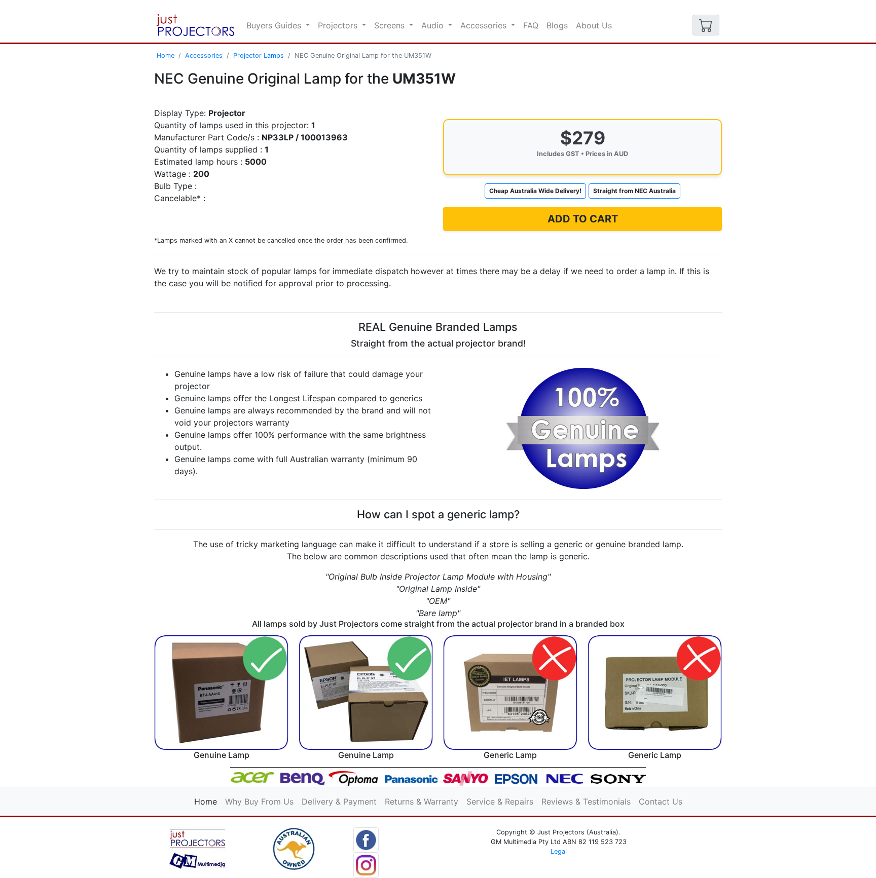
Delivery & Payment (339, 801)
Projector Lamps (258, 55)
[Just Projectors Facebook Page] (366, 839)
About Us (594, 25)
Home (165, 55)
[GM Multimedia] (197, 848)
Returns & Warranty (421, 801)
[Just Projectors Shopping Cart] (705, 25)
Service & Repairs (499, 801)
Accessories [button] (484, 25)
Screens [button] (390, 25)
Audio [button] (433, 25)
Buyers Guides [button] (275, 25)
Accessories (204, 55)
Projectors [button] (339, 25)
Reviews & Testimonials (586, 801)
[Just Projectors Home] (195, 25)
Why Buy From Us (259, 801)
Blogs (557, 25)
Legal (559, 851)
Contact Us (660, 801)
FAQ (530, 25)
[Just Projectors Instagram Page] (366, 864)
